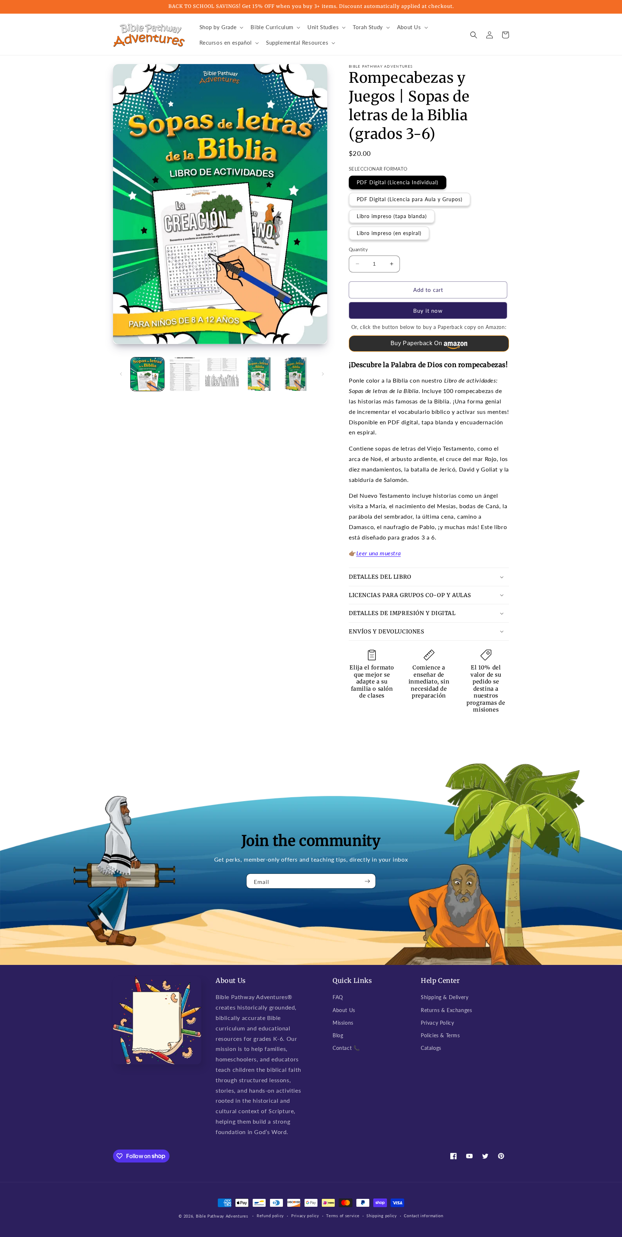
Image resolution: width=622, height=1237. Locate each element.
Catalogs (431, 1048)
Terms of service (342, 1215)
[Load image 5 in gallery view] (296, 374)
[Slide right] (323, 374)
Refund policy (270, 1215)
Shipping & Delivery (444, 997)
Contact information (423, 1215)
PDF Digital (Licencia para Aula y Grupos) (410, 199)
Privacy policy (305, 1215)
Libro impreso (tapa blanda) (392, 216)
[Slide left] (121, 374)
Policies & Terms (440, 1035)
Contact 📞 (346, 1048)
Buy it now (428, 310)
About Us (344, 1010)
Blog (338, 1035)
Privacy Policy (437, 1023)
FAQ (338, 997)
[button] (221, 27)
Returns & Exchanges (446, 1010)
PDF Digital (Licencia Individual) (397, 182)
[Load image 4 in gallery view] (259, 374)
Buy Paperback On (416, 343)
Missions (343, 1023)
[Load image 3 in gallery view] (222, 374)
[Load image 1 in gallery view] (147, 374)
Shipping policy (381, 1215)
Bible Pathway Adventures (222, 1216)
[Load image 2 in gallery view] (184, 374)
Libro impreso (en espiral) (389, 233)
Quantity (358, 249)
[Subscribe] (367, 881)
